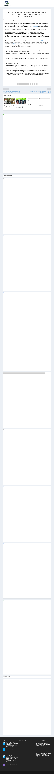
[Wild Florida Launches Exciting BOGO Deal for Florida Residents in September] (4, 743)
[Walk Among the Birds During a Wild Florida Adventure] (4, 765)
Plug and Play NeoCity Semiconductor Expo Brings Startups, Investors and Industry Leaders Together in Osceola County (12, 757)
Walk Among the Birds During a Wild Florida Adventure (11, 765)
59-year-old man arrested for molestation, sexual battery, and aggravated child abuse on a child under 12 (44, 102)
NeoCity (11, 760)
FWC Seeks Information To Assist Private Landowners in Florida (9, 106)
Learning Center (16, 43)
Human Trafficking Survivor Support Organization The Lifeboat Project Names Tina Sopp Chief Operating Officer (11, 750)
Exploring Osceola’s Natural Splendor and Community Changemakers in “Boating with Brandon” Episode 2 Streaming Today (43, 755)
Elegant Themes (10, 772)
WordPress (20, 772)
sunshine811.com (41, 40)
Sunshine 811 (35, 26)
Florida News (26, 16)
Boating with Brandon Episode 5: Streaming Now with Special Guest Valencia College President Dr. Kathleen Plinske (43, 749)
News (30, 16)
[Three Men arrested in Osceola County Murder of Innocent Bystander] (21, 101)
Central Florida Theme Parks (11, 767)
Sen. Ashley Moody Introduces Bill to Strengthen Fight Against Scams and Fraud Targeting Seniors (43, 744)
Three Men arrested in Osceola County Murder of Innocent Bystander (21, 106)
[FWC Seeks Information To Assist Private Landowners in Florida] (9, 101)
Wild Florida (11, 746)
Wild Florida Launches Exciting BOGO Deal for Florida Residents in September (12, 743)
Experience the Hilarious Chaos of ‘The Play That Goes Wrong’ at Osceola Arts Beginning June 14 (32, 101)
